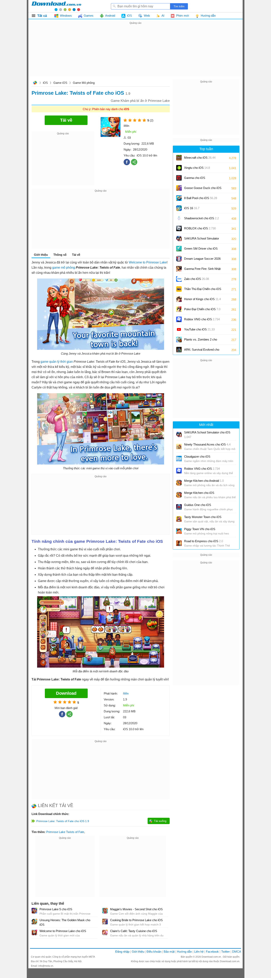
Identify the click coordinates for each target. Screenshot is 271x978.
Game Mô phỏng (84, 82)
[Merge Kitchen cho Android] (179, 483)
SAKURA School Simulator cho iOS (201, 240)
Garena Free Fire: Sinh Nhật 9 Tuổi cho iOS (202, 270)
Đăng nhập (122, 951)
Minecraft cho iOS (199, 157)
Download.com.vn (35, 83)
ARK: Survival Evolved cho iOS (201, 351)
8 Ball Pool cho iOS (200, 198)
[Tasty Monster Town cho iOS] (179, 519)
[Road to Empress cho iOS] (179, 543)
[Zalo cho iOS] (179, 279)
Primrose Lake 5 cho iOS (55, 909)
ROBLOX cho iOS (200, 228)
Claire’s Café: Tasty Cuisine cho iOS (133, 931)
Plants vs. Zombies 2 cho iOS (200, 341)
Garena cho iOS (194, 177)
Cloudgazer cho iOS (197, 456)
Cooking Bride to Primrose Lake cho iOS (136, 920)
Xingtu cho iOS (197, 167)
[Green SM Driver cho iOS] (179, 248)
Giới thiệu (138, 951)
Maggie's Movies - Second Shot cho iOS (136, 909)
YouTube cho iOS (199, 329)
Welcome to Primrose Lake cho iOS (62, 931)
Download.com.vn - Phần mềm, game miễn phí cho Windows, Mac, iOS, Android (56, 6)
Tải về (76, 254)
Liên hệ (199, 951)
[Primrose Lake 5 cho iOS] (34, 910)
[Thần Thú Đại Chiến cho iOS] (179, 289)
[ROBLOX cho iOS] (179, 228)
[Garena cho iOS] (179, 178)
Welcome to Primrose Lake (148, 262)
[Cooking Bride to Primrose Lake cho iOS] (105, 921)
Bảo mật (169, 951)
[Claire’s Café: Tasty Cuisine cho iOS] (105, 932)
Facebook (212, 951)
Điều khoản (154, 951)
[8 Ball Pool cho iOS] (179, 198)
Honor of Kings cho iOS (202, 299)
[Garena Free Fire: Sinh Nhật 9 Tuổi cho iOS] (179, 269)
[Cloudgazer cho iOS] (179, 458)
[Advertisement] (135, 53)
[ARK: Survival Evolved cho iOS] (179, 349)
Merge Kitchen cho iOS (199, 492)
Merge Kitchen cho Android (204, 480)
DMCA (236, 951)
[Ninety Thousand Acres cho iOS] (179, 446)
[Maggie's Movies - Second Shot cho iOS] (105, 910)
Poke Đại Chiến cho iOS (202, 309)
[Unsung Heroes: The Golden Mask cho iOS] (34, 921)
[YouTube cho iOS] (179, 329)
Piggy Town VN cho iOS (199, 529)
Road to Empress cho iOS (203, 541)
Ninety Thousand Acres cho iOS (207, 444)
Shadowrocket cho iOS (201, 218)
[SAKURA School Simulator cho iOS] (179, 238)
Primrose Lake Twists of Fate (65, 832)
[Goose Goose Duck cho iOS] (179, 188)
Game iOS (60, 82)
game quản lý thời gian (56, 361)
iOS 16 (191, 208)
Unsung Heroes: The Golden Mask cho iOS (64, 922)
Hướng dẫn (184, 951)
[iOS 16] (179, 208)
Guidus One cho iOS (197, 505)
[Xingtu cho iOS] (179, 168)
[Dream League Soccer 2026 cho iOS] (179, 258)
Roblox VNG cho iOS (202, 319)
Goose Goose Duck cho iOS (202, 189)
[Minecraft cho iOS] (179, 157)
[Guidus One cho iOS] (179, 507)
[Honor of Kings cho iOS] (179, 299)
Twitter (225, 951)
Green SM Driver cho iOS (201, 250)
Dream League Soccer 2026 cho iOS (202, 260)
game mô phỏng (63, 267)
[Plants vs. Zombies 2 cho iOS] (179, 339)
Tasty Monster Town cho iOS (202, 517)
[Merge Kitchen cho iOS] (179, 495)
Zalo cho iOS (196, 279)
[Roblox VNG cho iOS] (179, 319)
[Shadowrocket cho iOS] (179, 218)
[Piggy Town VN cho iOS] (179, 531)
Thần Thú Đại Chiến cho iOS (202, 289)
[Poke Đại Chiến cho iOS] (179, 309)
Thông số (59, 254)
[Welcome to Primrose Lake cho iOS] (34, 932)
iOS (45, 82)
